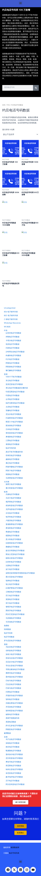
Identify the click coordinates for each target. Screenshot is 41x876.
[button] (20, 3)
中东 (8, 105)
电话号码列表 (14, 853)
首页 (3, 105)
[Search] (36, 88)
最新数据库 (15, 847)
